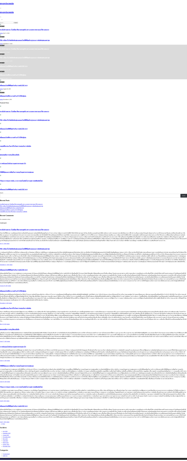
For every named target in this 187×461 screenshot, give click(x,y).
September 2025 (6, 433)
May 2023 (5, 439)
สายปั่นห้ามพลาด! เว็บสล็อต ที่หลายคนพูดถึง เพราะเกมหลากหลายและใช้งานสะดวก (24, 29)
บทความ (2, 26)
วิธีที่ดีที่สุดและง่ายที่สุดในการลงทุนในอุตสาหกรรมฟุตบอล (17, 172)
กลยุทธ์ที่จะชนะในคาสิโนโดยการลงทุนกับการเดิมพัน (15, 146)
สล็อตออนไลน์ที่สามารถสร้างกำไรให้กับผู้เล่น (13, 75)
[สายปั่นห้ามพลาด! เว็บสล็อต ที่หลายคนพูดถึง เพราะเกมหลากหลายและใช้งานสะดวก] (0, 24)
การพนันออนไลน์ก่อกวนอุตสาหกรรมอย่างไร (13, 163)
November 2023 (6, 437)
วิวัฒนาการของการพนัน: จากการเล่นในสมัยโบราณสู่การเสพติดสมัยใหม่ (21, 181)
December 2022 (6, 446)
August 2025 (6, 435)
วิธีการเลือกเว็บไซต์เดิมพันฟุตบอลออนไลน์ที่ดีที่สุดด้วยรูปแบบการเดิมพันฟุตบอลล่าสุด (25, 40)
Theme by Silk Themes (5, 458)
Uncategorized (6, 454)
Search (1, 192)
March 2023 (6, 442)
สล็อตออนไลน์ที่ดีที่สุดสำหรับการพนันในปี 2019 (14, 66)
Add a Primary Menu (8, 19)
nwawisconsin (7, 3)
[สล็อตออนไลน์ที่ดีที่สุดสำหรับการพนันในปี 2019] (0, 80)
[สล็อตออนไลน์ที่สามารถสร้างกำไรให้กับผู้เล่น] (0, 90)
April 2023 (5, 440)
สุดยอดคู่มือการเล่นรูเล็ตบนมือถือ (9, 155)
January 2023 (6, 444)
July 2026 (5, 431)
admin (1, 33)
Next (4, 423)
